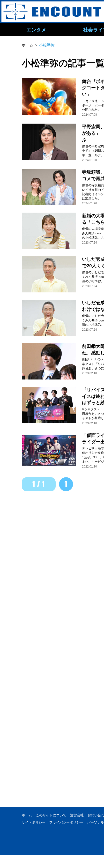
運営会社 (77, 815)
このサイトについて (51, 815)
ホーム (27, 815)
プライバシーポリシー (66, 822)
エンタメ (36, 29)
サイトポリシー (33, 822)
